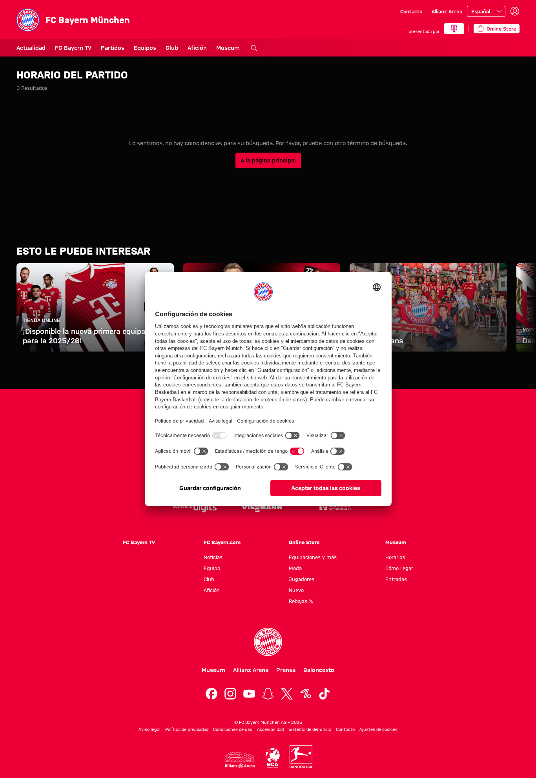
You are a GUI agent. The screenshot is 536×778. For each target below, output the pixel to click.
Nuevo (296, 590)
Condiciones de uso (232, 729)
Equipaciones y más (313, 557)
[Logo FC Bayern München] (268, 642)
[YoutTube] (249, 693)
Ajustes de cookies (378, 729)
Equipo (212, 568)
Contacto (411, 11)
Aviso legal (149, 729)
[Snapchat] (268, 693)
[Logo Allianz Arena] (240, 760)
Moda (295, 568)
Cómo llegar (399, 568)
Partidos (112, 48)
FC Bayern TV (73, 48)
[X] (287, 693)
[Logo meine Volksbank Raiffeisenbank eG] (334, 507)
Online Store (304, 542)
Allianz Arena (447, 11)
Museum (228, 48)
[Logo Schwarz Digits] (195, 507)
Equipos (145, 48)
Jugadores (301, 579)
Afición (197, 48)
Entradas (396, 579)
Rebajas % (301, 601)
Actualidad (31, 48)
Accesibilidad (270, 729)
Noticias (213, 557)
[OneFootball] (305, 693)
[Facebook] (211, 693)
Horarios (395, 557)
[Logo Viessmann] (262, 507)
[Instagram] (230, 693)
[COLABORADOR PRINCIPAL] (454, 28)
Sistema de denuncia (309, 729)
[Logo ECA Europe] (272, 758)
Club (172, 48)
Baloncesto (318, 670)
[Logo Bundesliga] (301, 756)
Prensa (285, 670)
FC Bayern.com (222, 542)
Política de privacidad (186, 729)
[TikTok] (324, 693)
